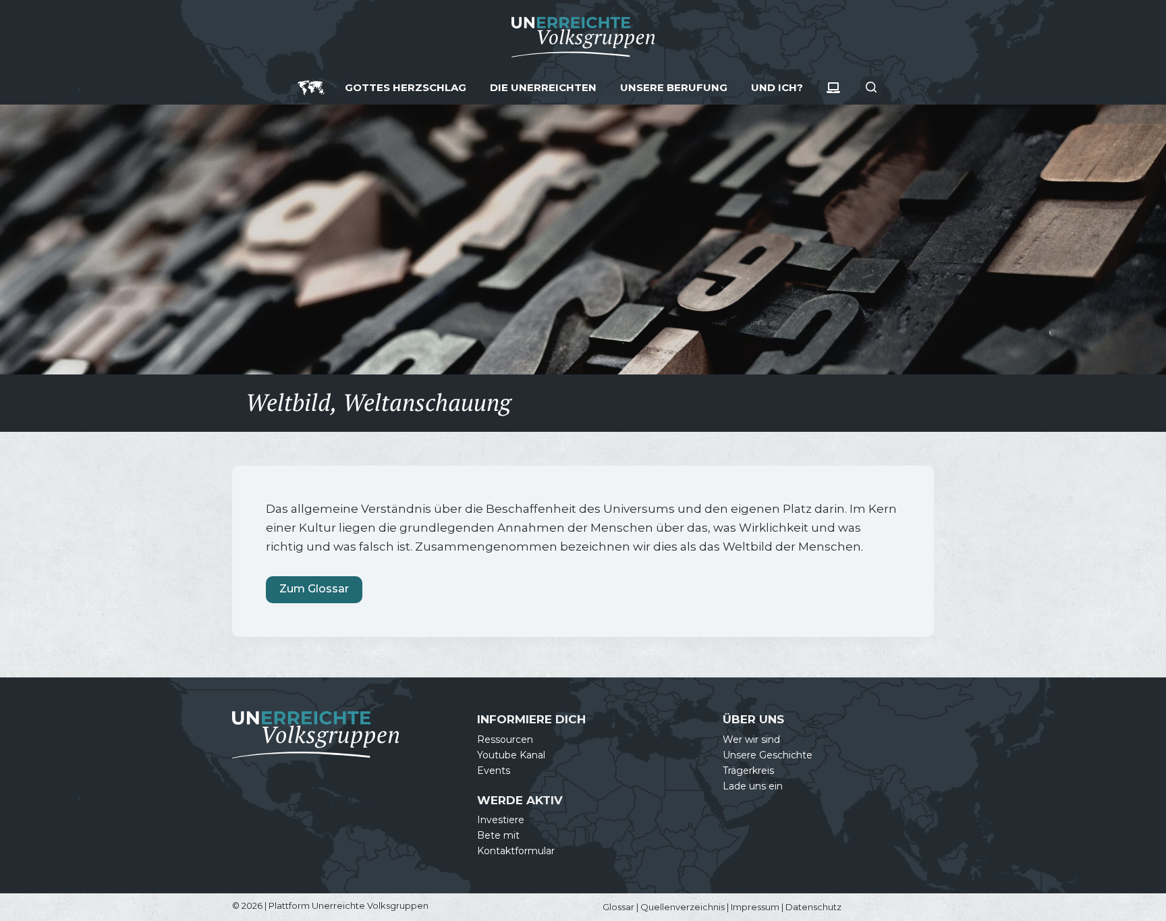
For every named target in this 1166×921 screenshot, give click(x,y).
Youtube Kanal (511, 755)
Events (493, 770)
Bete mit (498, 835)
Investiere (500, 820)
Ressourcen (505, 739)
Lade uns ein (753, 786)
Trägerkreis (748, 770)
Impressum (755, 906)
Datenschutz (813, 906)
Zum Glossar (314, 588)
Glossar (618, 906)
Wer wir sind (751, 739)
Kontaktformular (516, 851)
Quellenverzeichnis (682, 906)
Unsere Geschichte (767, 755)
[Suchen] (871, 87)
